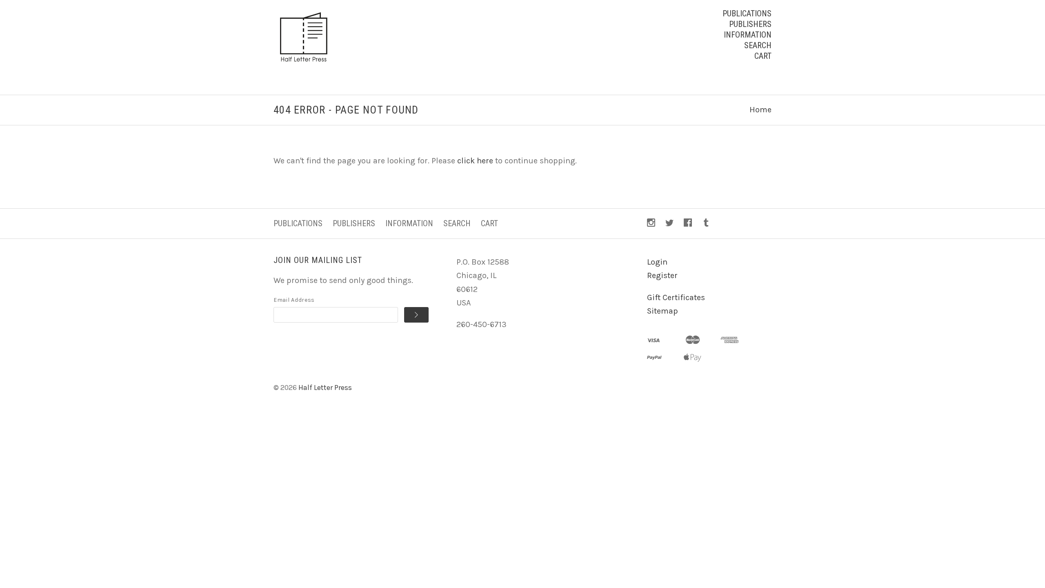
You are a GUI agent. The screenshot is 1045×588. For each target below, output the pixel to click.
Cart (763, 56)
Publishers (750, 24)
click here (475, 160)
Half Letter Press (325, 387)
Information (748, 35)
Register (662, 275)
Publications (747, 13)
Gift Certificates (676, 297)
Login (657, 262)
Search (758, 45)
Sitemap (662, 311)
